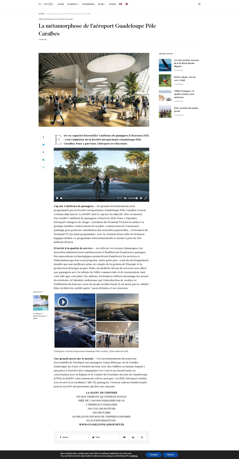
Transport (69, 19)
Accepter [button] (154, 454)
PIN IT (98, 323)
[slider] (87, 198)
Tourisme (60, 19)
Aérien (41, 19)
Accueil (41, 14)
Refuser (170, 454)
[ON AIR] (48, 4)
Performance (50, 19)
